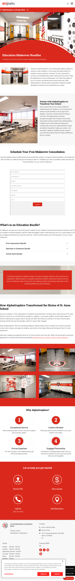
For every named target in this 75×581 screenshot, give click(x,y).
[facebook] (40, 550)
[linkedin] (47, 550)
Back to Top (69, 578)
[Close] (63, 561)
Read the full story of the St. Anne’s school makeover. (50, 337)
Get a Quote (70, 568)
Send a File (69, 573)
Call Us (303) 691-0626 (48, 527)
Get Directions (57, 508)
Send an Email (45, 530)
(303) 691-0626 (18, 512)
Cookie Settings (8, 574)
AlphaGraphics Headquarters (18, 533)
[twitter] (44, 550)
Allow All (56, 574)
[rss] (40, 554)
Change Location (15, 531)
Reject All (43, 574)
